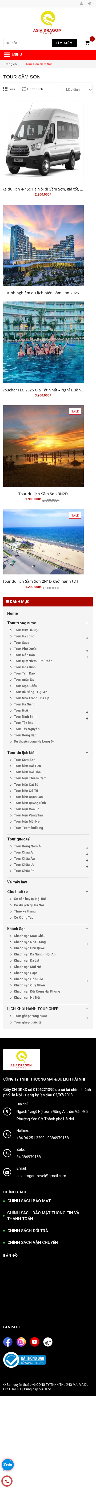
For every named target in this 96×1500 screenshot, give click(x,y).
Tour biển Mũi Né (26, 821)
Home (12, 613)
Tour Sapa (21, 643)
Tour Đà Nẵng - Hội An (30, 692)
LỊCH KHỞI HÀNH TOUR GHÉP (33, 1009)
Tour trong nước (21, 623)
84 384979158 (29, 1157)
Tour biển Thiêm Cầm (29, 778)
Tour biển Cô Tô (25, 791)
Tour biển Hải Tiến (27, 766)
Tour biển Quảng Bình (29, 803)
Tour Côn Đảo (24, 655)
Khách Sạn (16, 929)
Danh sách (35, 89)
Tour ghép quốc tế (27, 1022)
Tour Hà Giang (24, 704)
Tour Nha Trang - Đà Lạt (31, 698)
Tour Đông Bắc (24, 735)
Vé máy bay (17, 882)
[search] (30, 43)
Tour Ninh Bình (24, 717)
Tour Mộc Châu (25, 686)
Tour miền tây (23, 679)
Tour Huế (20, 710)
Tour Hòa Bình (24, 667)
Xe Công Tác (23, 917)
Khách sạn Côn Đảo (28, 979)
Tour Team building (28, 828)
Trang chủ (11, 64)
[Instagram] (21, 1342)
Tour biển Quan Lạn (28, 797)
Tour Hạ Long (23, 636)
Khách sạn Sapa (25, 973)
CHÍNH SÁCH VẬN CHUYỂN (32, 1242)
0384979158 (58, 1138)
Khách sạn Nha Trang (29, 942)
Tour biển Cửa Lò (26, 809)
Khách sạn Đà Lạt (26, 960)
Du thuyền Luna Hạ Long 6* (33, 741)
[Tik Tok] (48, 1342)
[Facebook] (8, 1342)
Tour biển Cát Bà (25, 785)
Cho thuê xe (17, 892)
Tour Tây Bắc (23, 723)
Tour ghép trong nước (30, 1016)
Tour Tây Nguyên (26, 729)
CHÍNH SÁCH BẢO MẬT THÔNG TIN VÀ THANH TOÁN (43, 1216)
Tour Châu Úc (23, 865)
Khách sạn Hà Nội (26, 997)
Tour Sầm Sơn (24, 760)
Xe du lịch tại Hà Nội (28, 905)
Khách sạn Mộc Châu (29, 936)
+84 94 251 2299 (31, 1138)
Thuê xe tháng (24, 911)
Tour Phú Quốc (25, 649)
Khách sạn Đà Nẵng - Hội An (34, 954)
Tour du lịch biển (22, 753)
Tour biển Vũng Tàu (28, 815)
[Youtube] (34, 1342)
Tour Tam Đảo (24, 673)
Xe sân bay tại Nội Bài (29, 899)
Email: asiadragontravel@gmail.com (41, 1172)
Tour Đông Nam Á (27, 846)
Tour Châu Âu (24, 858)
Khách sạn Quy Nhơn (29, 985)
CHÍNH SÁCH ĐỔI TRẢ (27, 1230)
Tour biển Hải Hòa (27, 772)
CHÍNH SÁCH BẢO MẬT (29, 1201)
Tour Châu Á (23, 852)
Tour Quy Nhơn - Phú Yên (32, 661)
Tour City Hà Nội (25, 630)
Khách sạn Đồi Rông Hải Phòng (36, 991)
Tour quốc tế (18, 839)
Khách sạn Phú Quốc (29, 948)
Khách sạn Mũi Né (27, 967)
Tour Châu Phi (24, 871)
